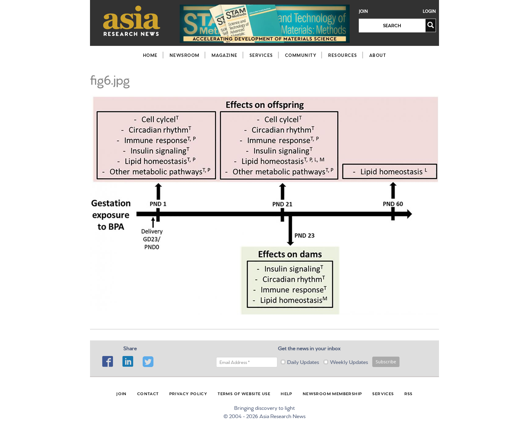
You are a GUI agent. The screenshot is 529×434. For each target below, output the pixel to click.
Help (286, 393)
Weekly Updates (349, 361)
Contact (148, 393)
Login (429, 11)
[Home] (132, 21)
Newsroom (185, 55)
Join (363, 11)
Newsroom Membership (332, 393)
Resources (342, 55)
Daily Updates (303, 361)
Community (301, 55)
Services (261, 55)
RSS (408, 393)
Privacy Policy (188, 393)
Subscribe (386, 362)
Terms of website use (244, 393)
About (377, 55)
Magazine (225, 55)
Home (150, 55)
